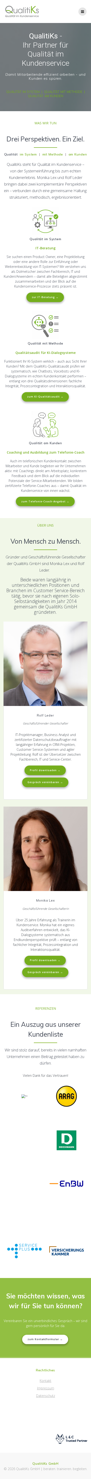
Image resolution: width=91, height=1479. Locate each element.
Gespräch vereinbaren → (45, 782)
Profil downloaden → (45, 770)
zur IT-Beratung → (45, 297)
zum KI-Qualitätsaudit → (45, 396)
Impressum (45, 1388)
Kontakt (45, 1380)
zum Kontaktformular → (45, 1339)
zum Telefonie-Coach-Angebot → (45, 501)
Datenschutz (45, 1395)
